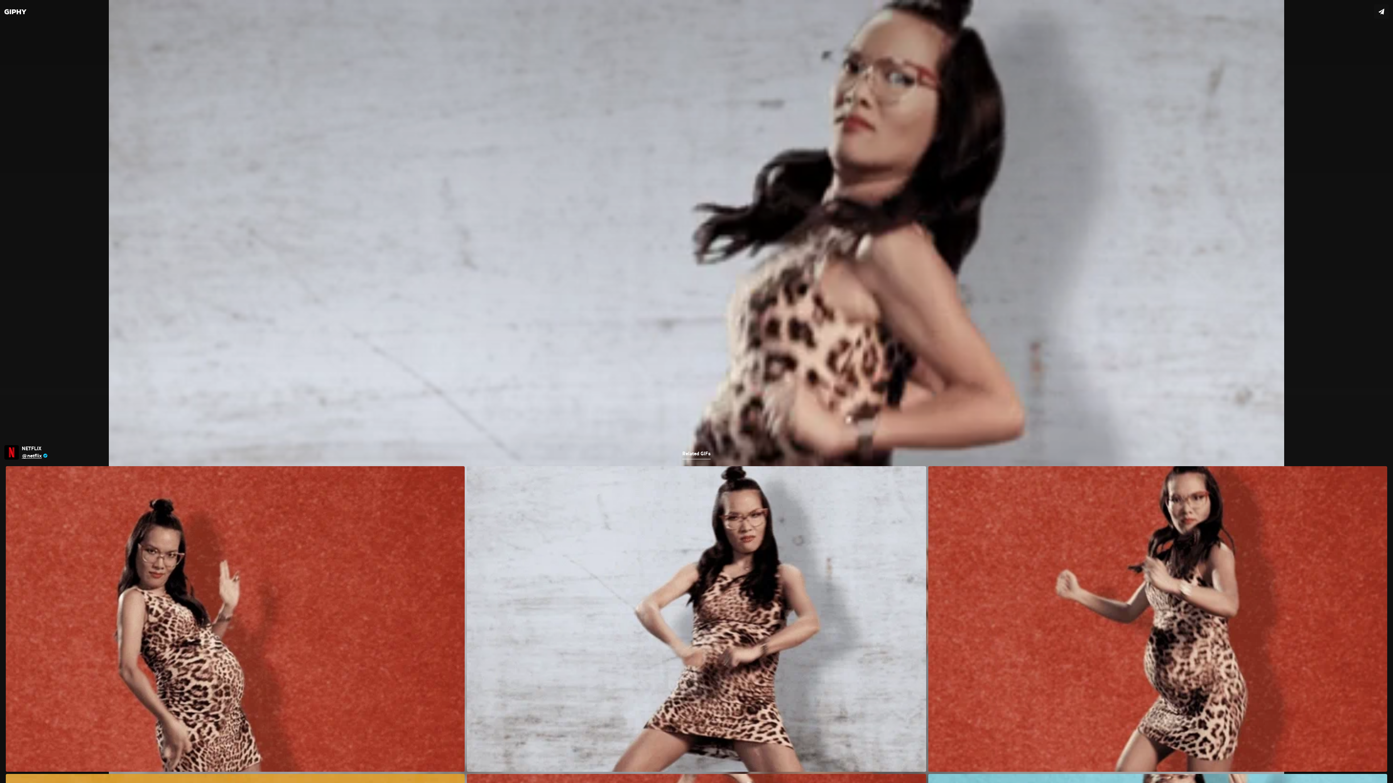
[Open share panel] (1381, 11)
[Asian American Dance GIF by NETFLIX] (696, 391)
